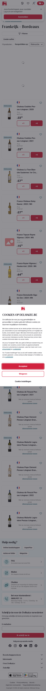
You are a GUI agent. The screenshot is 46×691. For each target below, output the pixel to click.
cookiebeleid (17, 349)
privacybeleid (6, 349)
